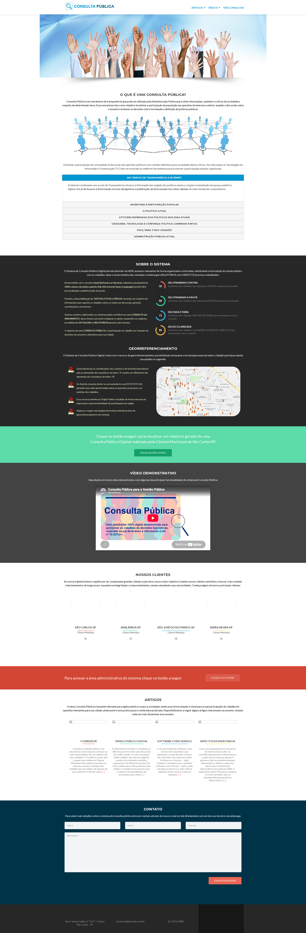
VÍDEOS (213, 7)
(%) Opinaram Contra (183, 282)
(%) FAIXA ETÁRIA (178, 311)
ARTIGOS (197, 7)
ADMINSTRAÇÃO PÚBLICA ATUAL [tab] (154, 236)
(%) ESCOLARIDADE (180, 326)
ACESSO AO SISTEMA (222, 677)
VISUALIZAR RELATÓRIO (153, 452)
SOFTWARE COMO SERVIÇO (174, 741)
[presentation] (160, 286)
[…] (103, 771)
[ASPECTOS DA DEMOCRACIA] (217, 728)
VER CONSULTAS (233, 7)
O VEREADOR (88, 741)
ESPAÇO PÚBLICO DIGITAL (131, 741)
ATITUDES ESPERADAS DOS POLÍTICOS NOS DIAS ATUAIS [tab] (154, 217)
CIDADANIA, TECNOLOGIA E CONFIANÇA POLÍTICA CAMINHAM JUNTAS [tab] (154, 223)
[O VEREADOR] (88, 728)
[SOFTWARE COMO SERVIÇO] (174, 728)
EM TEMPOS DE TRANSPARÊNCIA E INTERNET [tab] (154, 177)
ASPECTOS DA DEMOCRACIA (217, 741)
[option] (153, 752)
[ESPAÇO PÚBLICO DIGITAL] (131, 728)
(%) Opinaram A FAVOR (182, 297)
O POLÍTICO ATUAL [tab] (154, 211)
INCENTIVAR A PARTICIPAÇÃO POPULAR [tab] (154, 204)
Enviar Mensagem (225, 880)
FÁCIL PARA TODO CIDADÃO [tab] (154, 230)
